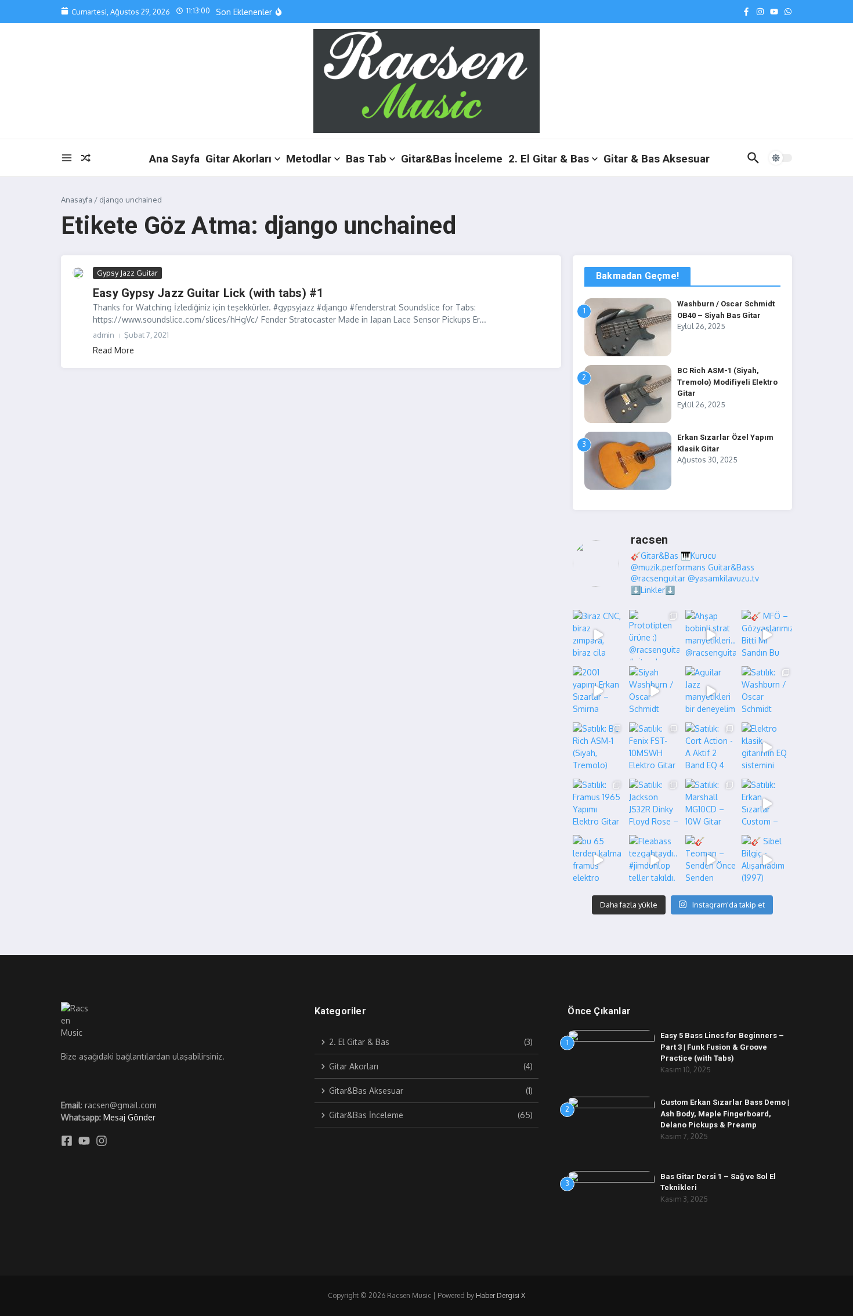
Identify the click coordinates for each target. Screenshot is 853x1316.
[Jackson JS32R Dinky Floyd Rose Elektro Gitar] (304, 15)
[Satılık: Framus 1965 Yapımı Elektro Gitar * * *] (598, 804)
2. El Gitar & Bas (548, 158)
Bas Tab (366, 158)
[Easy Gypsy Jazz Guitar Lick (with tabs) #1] (78, 273)
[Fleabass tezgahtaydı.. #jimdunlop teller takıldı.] (654, 860)
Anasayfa (76, 199)
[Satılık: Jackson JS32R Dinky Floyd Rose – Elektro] (654, 804)
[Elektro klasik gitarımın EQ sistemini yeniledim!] (767, 747)
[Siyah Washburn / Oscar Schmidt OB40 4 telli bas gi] (654, 691)
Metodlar (308, 158)
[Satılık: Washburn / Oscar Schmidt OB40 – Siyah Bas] (767, 691)
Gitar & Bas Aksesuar (656, 158)
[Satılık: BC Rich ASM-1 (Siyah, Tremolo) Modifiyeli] (598, 747)
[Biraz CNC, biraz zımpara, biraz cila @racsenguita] (598, 635)
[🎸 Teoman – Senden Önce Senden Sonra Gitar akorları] (710, 860)
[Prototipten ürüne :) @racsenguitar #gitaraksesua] (654, 635)
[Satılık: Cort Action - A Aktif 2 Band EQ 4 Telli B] (710, 747)
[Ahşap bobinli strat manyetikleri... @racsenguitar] (710, 635)
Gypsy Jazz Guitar (127, 272)
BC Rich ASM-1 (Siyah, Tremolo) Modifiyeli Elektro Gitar (727, 381)
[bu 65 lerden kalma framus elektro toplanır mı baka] (598, 860)
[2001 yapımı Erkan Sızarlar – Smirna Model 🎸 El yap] (598, 691)
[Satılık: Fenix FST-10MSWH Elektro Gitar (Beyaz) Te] (654, 747)
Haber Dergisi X (500, 1295)
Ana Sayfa (174, 158)
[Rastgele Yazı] (86, 157)
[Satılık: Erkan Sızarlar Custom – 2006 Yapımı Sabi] (767, 804)
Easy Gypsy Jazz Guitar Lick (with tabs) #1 (208, 293)
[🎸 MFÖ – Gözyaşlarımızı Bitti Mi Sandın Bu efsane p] (767, 635)
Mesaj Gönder (129, 1117)
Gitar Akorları (238, 158)
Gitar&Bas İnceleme (452, 158)
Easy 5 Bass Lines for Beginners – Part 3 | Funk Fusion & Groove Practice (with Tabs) (722, 1046)
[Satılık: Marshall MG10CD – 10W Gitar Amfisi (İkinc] (710, 804)
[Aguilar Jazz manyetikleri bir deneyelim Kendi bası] (710, 691)
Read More (113, 350)
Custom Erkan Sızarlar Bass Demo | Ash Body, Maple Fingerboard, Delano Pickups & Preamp (724, 1113)
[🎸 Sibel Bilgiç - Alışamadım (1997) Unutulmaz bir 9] (767, 860)
